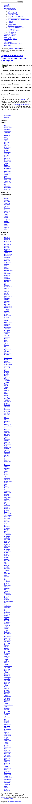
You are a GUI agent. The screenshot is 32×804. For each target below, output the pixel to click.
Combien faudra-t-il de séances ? (7, 405)
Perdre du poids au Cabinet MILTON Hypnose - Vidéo (7, 691)
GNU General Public (7, 798)
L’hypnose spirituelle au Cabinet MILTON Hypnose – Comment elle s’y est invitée (7, 541)
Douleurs (6, 371)
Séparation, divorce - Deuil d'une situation (7, 315)
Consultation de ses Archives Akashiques (7, 738)
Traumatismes (12, 24)
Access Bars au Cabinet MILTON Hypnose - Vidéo (7, 650)
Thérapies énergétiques (10, 39)
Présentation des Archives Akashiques (7, 731)
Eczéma (6, 372)
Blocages (6, 303)
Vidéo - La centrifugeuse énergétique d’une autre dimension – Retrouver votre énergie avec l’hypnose (8, 783)
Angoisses (7, 491)
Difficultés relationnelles (8, 305)
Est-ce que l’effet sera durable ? (7, 435)
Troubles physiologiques (15, 26)
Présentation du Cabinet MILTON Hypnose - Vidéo (7, 700)
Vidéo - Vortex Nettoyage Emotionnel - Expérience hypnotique (7, 168)
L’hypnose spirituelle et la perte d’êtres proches (7, 552)
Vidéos (6, 40)
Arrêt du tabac (6, 228)
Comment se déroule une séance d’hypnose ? (7, 413)
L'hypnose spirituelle (7, 527)
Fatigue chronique (7, 376)
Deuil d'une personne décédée (7, 494)
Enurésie (6, 374)
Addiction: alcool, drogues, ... (7, 293)
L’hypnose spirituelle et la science (7, 594)
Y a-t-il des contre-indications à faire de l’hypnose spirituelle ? (7, 618)
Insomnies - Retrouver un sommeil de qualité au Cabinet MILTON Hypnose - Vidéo (7, 679)
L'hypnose (7, 6)
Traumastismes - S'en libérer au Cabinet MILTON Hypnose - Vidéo (8, 709)
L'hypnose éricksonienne (8, 250)
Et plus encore (6, 384)
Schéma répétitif (6, 310)
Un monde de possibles (7, 261)
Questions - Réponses (10, 34)
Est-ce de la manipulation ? (8, 426)
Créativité (7, 278)
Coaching (10, 11)
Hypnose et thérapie (7, 245)
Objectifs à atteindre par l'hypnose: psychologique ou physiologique (13, 58)
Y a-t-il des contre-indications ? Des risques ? (7, 222)
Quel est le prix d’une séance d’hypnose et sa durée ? (7, 521)
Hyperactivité (8, 307)
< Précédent (7, 115)
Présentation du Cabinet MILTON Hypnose (7, 642)
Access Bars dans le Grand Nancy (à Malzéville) (7, 510)
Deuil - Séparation (13, 14)
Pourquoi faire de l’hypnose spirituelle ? (7, 532)
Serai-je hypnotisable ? (7, 461)
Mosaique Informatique (14, 801)
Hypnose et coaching (7, 242)
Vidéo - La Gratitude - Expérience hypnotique (7, 177)
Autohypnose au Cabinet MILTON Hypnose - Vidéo (8, 669)
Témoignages (8, 42)
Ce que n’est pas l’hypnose (7, 199)
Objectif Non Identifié (14, 31)
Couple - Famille (12, 13)
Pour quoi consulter (9, 8)
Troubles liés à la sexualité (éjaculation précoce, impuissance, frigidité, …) (7, 350)
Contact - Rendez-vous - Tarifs (13, 43)
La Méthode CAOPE (6, 721)
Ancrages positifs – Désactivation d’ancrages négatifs (8, 322)
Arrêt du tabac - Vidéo (6, 662)
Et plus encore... (12, 32)
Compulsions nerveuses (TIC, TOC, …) (8, 367)
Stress (6, 341)
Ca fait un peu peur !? (7, 400)
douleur (23, 99)
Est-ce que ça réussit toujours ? (7, 430)
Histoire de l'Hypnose (7, 238)
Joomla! (3, 797)
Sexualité (10, 22)
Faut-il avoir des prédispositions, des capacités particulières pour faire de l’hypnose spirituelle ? (8, 605)
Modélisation (8, 286)
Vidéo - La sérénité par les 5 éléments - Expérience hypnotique (7, 185)
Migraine (6, 379)
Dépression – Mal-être (7, 327)
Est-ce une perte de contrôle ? (7, 440)
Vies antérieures (7, 477)
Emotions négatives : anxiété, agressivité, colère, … (7, 334)
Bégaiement (7, 362)
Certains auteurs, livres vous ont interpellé (7, 561)
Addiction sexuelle (7, 289)
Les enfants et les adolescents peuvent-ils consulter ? (7, 447)
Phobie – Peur (6, 339)
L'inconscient (8, 254)
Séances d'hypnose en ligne (7, 625)
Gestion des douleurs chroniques (17, 18)
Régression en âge (7, 360)
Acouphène (7, 252)
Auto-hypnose (12, 9)
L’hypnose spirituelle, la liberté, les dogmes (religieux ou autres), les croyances (7, 585)
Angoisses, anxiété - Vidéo (7, 657)
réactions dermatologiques (20, 104)
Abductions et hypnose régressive (7, 725)
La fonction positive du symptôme (7, 257)
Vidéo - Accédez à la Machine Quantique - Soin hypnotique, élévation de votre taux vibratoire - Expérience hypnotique (7, 152)
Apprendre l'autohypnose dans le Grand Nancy (8, 214)
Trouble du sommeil (7, 381)
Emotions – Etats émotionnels (16, 16)
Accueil (6, 5)
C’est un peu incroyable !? (7, 420)
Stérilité (6, 343)
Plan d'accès (7, 45)
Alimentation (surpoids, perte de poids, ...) (8, 298)
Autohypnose (8, 37)
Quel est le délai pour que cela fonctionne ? (7, 206)
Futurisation (7, 280)
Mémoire (6, 285)
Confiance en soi (7, 276)
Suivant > (7, 117)
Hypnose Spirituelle (9, 35)
